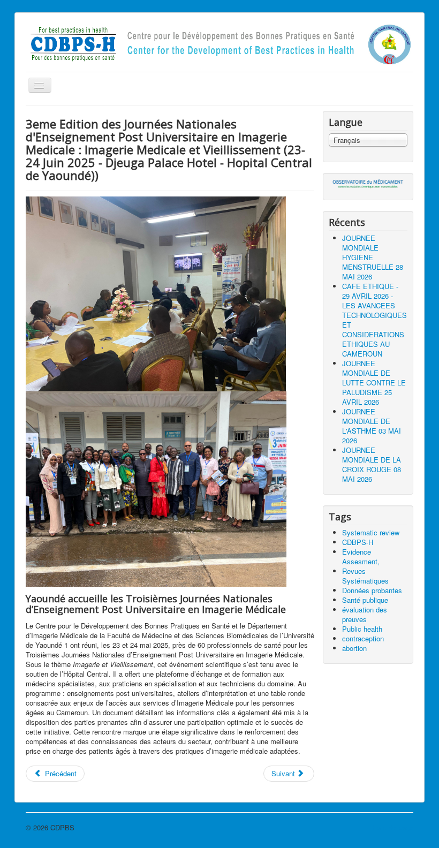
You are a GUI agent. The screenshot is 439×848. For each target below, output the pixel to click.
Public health (362, 629)
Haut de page (392, 827)
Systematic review (370, 532)
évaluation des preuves (364, 614)
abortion (354, 648)
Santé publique (365, 600)
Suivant (284, 773)
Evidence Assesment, (361, 556)
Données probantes (372, 590)
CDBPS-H (357, 542)
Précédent (60, 773)
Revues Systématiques (365, 576)
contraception (363, 638)
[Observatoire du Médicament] (368, 183)
